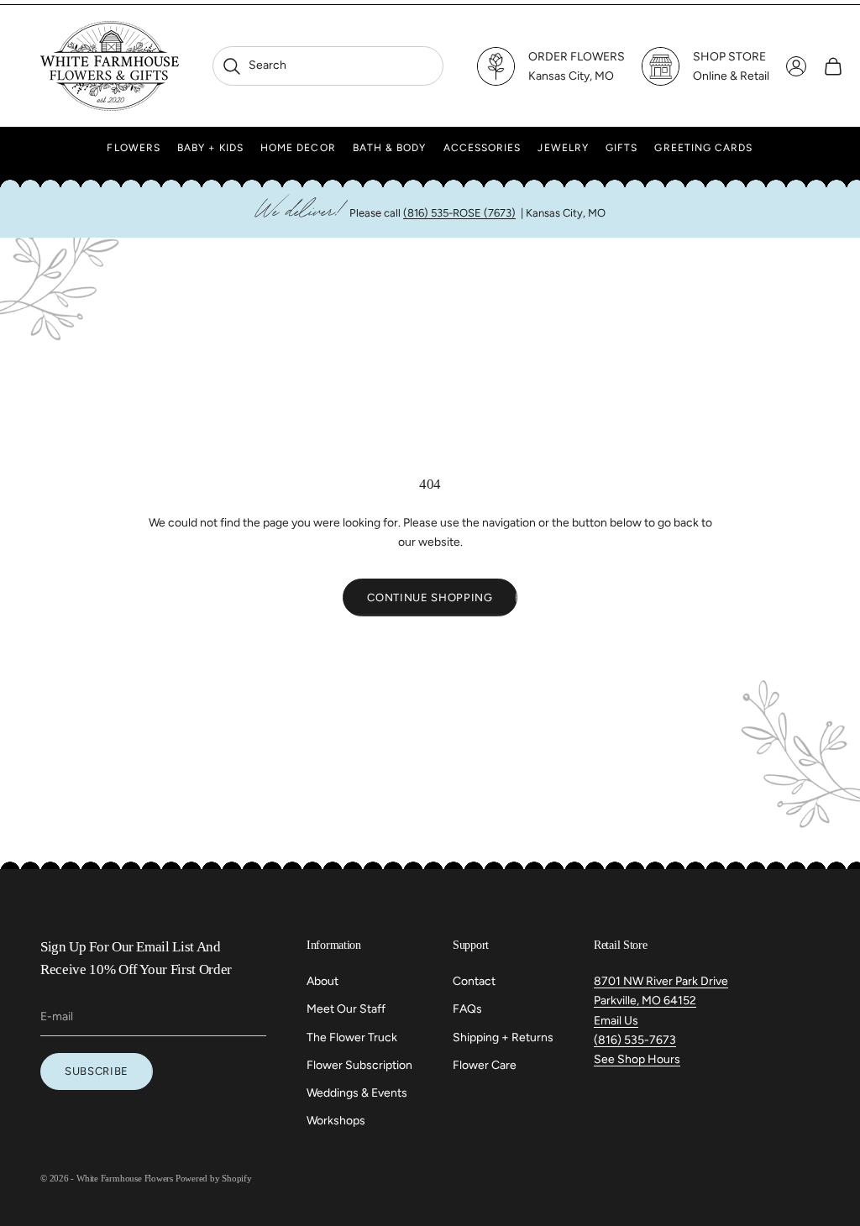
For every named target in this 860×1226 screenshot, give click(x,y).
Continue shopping (429, 597)
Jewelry (563, 148)
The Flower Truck (352, 1037)
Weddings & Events (357, 1093)
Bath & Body (390, 148)
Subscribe (96, 1071)
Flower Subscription (359, 1065)
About (322, 981)
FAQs (467, 1009)
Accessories (482, 148)
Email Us (616, 1021)
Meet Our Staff (346, 1009)
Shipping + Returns (503, 1037)
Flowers (133, 148)
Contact (474, 981)
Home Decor (298, 148)
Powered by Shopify (214, 1178)
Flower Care (485, 1065)
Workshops (336, 1120)
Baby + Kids (210, 148)
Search (254, 65)
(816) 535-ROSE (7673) (459, 213)
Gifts (621, 148)
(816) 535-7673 (635, 1040)
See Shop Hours (637, 1059)
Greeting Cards (703, 148)
